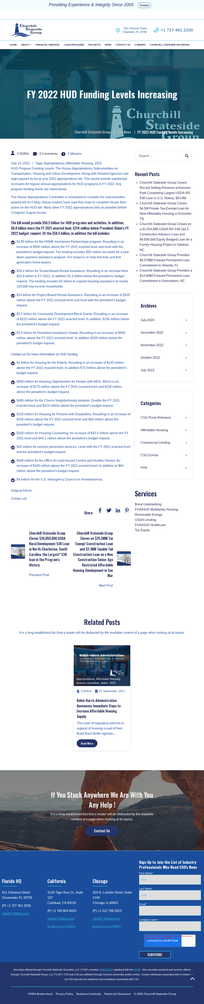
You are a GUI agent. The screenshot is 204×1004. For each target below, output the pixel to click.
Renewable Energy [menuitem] (148, 514)
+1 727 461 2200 (177, 30)
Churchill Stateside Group (93, 132)
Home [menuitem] (13, 45)
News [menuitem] (108, 45)
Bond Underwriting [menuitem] (148, 504)
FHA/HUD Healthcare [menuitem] (150, 525)
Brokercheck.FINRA (61, 926)
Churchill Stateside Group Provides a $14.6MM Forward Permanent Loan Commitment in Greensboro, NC (166, 276)
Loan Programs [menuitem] (74, 45)
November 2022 (152, 345)
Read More (87, 743)
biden (104, 682)
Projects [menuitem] (94, 45)
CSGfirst (23, 153)
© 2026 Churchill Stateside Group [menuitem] (155, 993)
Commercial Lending (155, 442)
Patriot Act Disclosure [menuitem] (117, 993)
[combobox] (164, 156)
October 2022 (150, 357)
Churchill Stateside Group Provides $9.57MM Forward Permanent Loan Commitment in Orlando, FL (165, 260)
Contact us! (19, 498)
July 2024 (147, 320)
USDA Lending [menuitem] (145, 519)
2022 (98, 163)
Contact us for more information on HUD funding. (44, 354)
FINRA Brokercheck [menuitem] (40, 993)
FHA (144, 467)
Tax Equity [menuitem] (142, 530)
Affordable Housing (79, 163)
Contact (144, 5)
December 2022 (152, 332)
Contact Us (102, 830)
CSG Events (149, 455)
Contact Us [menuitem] (123, 45)
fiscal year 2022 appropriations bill (58, 178)
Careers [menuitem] (140, 45)
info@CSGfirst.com (15, 913)
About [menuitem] (25, 45)
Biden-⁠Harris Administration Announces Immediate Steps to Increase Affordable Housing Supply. (99, 708)
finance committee (87, 682)
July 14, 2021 (20, 163)
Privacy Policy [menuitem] (64, 993)
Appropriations (54, 163)
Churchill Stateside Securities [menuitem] (169, 45)
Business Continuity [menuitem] (88, 993)
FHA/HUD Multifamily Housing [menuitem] (156, 509)
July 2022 (147, 370)
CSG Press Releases (156, 417)
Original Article (21, 490)
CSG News (124, 132)
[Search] (187, 156)
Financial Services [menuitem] (48, 45)
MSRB (137, 969)
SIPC (110, 969)
